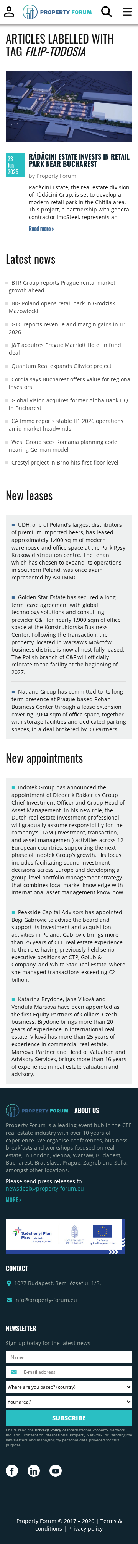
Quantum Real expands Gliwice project (62, 365)
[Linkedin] (34, 1471)
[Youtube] (55, 1471)
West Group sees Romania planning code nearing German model (63, 445)
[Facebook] (12, 1471)
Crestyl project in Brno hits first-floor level (65, 462)
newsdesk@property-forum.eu (45, 1188)
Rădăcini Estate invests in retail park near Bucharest (79, 160)
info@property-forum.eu (45, 1300)
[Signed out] (9, 15)
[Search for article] (106, 13)
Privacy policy (85, 1528)
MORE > (13, 1200)
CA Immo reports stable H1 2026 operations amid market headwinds (66, 424)
